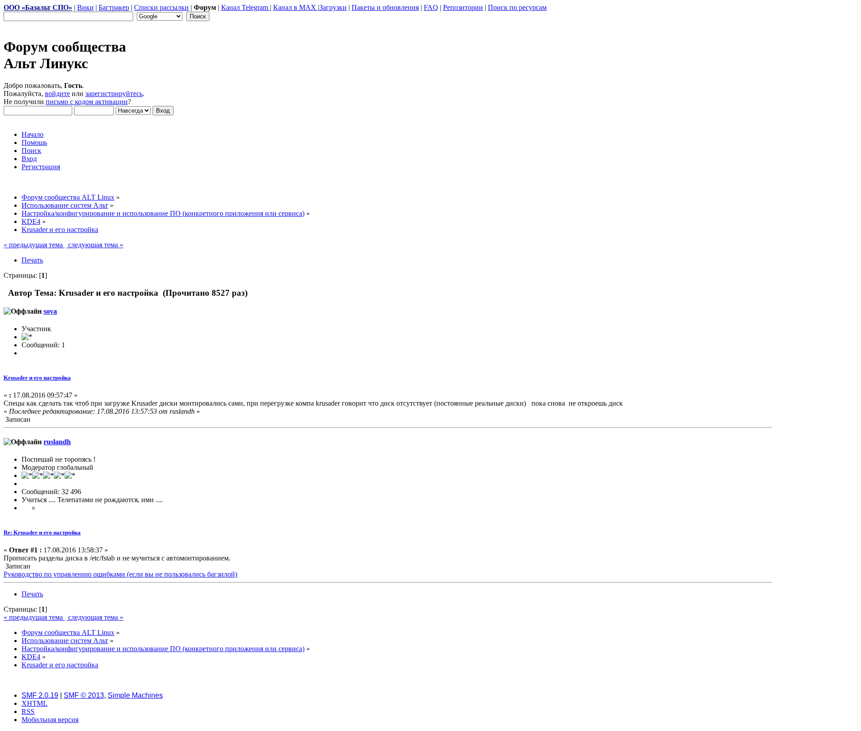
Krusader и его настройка (37, 377)
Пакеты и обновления (385, 7)
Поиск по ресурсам (517, 7)
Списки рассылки (161, 7)
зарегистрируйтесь (114, 93)
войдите (57, 93)
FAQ (431, 7)
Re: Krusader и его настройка (42, 532)
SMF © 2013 (84, 695)
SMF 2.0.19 (40, 695)
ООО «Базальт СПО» (38, 7)
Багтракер (114, 7)
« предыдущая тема (34, 245)
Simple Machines (135, 695)
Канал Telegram (245, 7)
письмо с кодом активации (87, 101)
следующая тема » (94, 245)
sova (50, 311)
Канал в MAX (295, 7)
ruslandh (57, 442)
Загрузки (333, 7)
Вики (85, 7)
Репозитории (463, 7)
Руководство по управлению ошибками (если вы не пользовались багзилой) (120, 574)
